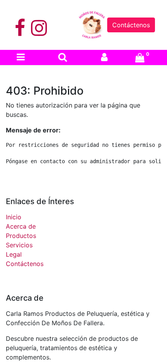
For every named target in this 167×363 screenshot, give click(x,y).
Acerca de (21, 226)
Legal (14, 254)
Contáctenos (131, 25)
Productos (21, 236)
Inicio (13, 217)
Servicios (19, 245)
